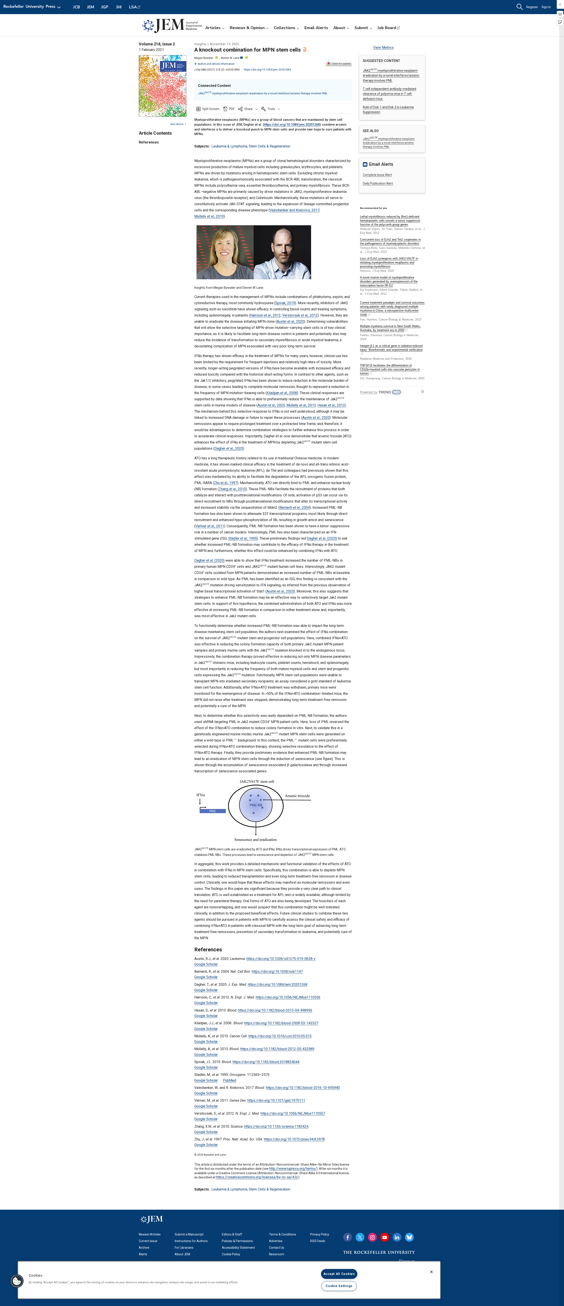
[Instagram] (372, 1237)
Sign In (546, 7)
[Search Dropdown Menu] (520, 7)
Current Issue (148, 1241)
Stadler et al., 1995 (242, 538)
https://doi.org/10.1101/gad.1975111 (276, 1100)
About (339, 28)
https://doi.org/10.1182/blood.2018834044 (266, 1062)
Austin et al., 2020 (290, 321)
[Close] (431, 1272)
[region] (229, 1280)
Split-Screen (210, 109)
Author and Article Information (216, 63)
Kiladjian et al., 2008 (282, 393)
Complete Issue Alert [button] (377, 175)
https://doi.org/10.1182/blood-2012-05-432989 (277, 1049)
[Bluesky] (409, 1237)
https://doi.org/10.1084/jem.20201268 (292, 125)
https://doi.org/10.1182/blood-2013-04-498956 (275, 1010)
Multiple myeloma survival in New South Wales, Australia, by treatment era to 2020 (390, 328)
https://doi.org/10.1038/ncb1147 (277, 971)
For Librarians (184, 1247)
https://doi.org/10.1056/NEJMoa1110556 (288, 997)
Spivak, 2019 (285, 303)
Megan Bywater (203, 58)
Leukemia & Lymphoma (229, 146)
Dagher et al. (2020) (322, 538)
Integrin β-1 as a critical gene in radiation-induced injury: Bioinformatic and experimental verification (391, 347)
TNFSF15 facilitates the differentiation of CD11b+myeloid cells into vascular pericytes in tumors (390, 369)
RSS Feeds (317, 1241)
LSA (133, 7)
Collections (284, 28)
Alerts (143, 1254)
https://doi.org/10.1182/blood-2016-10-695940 (303, 1088)
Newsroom (276, 1254)
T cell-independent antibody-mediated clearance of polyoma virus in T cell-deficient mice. (389, 94)
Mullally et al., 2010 (209, 216)
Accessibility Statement (238, 1247)
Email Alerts (316, 28)
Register (532, 7)
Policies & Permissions (237, 1241)
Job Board (386, 28)
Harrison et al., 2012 (265, 315)
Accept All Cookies (339, 1274)
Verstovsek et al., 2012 (300, 315)
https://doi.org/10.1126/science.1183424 (276, 1126)
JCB (76, 7)
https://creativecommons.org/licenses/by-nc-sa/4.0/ (257, 1177)
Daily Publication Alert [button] (378, 183)
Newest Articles (150, 1234)
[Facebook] (347, 1237)
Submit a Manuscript (189, 1234)
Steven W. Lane (230, 58)
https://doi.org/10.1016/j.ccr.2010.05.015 (280, 1036)
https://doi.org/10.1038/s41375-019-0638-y (281, 959)
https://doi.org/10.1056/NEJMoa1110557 (293, 1113)
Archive (144, 1247)
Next (176, 124)
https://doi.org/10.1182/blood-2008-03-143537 (281, 1023)
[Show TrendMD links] (422, 391)
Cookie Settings (339, 1286)
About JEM (182, 1254)
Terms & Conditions (282, 1234)
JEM (90, 7)
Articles (213, 28)
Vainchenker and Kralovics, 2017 (294, 210)
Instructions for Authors (191, 1241)
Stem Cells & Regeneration (269, 146)
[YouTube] (384, 1237)
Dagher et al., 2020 (228, 448)
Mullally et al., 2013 (301, 405)
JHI (119, 7)
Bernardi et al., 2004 (294, 507)
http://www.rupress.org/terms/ (293, 1168)
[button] (248, 109)
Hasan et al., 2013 (331, 405)
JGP (104, 7)
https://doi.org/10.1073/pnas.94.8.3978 (294, 1139)
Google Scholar (206, 964)
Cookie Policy (231, 1254)
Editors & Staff (232, 1234)
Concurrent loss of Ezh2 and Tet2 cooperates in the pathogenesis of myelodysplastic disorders (390, 241)
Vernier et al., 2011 (209, 526)
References (149, 142)
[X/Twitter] (360, 1237)
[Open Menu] (33, 7)
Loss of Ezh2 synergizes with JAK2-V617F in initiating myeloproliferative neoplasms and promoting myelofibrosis (389, 262)
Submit (361, 28)
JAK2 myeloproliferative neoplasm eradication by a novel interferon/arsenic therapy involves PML (263, 93)
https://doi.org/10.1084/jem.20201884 (267, 69)
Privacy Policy (319, 1234)
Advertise (275, 1241)
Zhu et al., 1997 (225, 483)
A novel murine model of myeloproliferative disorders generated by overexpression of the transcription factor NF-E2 (388, 281)
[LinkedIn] (397, 1237)
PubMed (229, 1080)
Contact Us (276, 1247)
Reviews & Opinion (247, 28)
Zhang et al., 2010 (232, 489)
